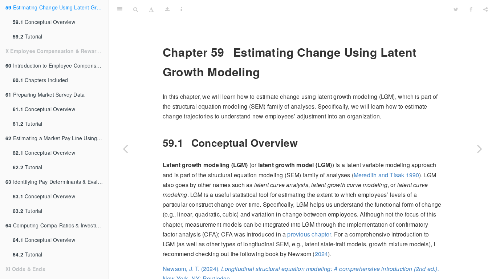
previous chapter (309, 234)
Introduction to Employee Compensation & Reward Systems (57, 65)
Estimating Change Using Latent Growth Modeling (57, 7)
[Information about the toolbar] (181, 9)
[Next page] (479, 148)
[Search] (135, 9)
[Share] (485, 9)
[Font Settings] (151, 9)
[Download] (167, 9)
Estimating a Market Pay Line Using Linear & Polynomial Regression (57, 138)
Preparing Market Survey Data (45, 94)
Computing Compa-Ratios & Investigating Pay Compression (57, 225)
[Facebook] (471, 9)
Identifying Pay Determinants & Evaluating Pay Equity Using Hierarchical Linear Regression (57, 181)
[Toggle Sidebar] (120, 9)
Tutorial (27, 36)
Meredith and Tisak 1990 (386, 175)
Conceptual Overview (44, 21)
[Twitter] (456, 9)
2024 (321, 254)
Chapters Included (40, 80)
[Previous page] (125, 148)
